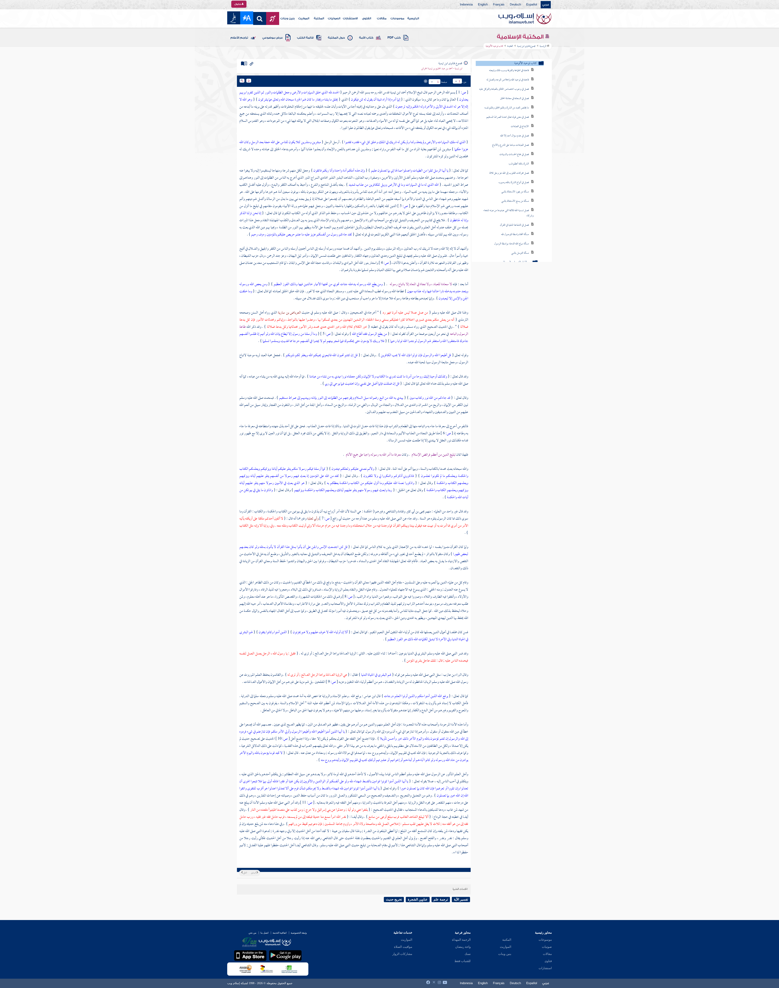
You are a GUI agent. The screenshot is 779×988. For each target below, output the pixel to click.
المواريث (303, 18)
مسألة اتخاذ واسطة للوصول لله (515, 234)
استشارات (545, 968)
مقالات (381, 18)
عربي (545, 4)
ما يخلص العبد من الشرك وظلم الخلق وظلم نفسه (506, 108)
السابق (253, 873)
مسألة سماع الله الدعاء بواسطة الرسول (511, 244)
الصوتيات (334, 18)
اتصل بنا (264, 932)
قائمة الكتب (305, 37)
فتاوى (548, 961)
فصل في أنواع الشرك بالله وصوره (514, 182)
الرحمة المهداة (461, 939)
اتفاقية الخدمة (279, 932)
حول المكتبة (336, 37)
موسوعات (397, 18)
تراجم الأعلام (239, 37)
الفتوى (366, 18)
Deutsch (515, 4)
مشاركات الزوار (402, 954)
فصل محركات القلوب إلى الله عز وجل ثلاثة (509, 173)
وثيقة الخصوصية (299, 932)
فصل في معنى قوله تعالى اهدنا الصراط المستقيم (507, 117)
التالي (245, 873)
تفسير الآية (461, 899)
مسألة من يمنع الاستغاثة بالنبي (515, 201)
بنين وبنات (287, 18)
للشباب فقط (462, 961)
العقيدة (510, 46)
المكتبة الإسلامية (521, 36)
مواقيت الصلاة (403, 946)
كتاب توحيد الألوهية (525, 63)
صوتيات (547, 946)
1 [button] (459, 81)
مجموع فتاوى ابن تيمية (526, 46)
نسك (468, 954)
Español (531, 4)
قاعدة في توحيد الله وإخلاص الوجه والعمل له (507, 80)
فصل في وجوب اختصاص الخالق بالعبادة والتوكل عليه (504, 89)
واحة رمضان (463, 946)
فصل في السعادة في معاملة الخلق (514, 98)
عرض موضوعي (272, 37)
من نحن (252, 932)
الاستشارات (350, 18)
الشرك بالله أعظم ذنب (519, 164)
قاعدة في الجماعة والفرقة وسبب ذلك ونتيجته (509, 70)
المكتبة (319, 18)
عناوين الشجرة (418, 899)
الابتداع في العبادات (520, 126)
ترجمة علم (441, 899)
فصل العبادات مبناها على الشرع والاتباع (510, 145)
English (483, 4)
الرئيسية (413, 18)
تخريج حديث (394, 899)
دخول (238, 4)
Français (499, 4)
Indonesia (466, 4)
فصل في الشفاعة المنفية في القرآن (514, 225)
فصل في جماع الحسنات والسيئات (514, 154)
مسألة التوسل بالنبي (520, 253)
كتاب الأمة (366, 37)
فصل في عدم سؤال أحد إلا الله (514, 136)
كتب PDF (394, 37)
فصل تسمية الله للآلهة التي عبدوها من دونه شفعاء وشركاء (508, 213)
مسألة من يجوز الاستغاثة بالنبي (515, 192)
